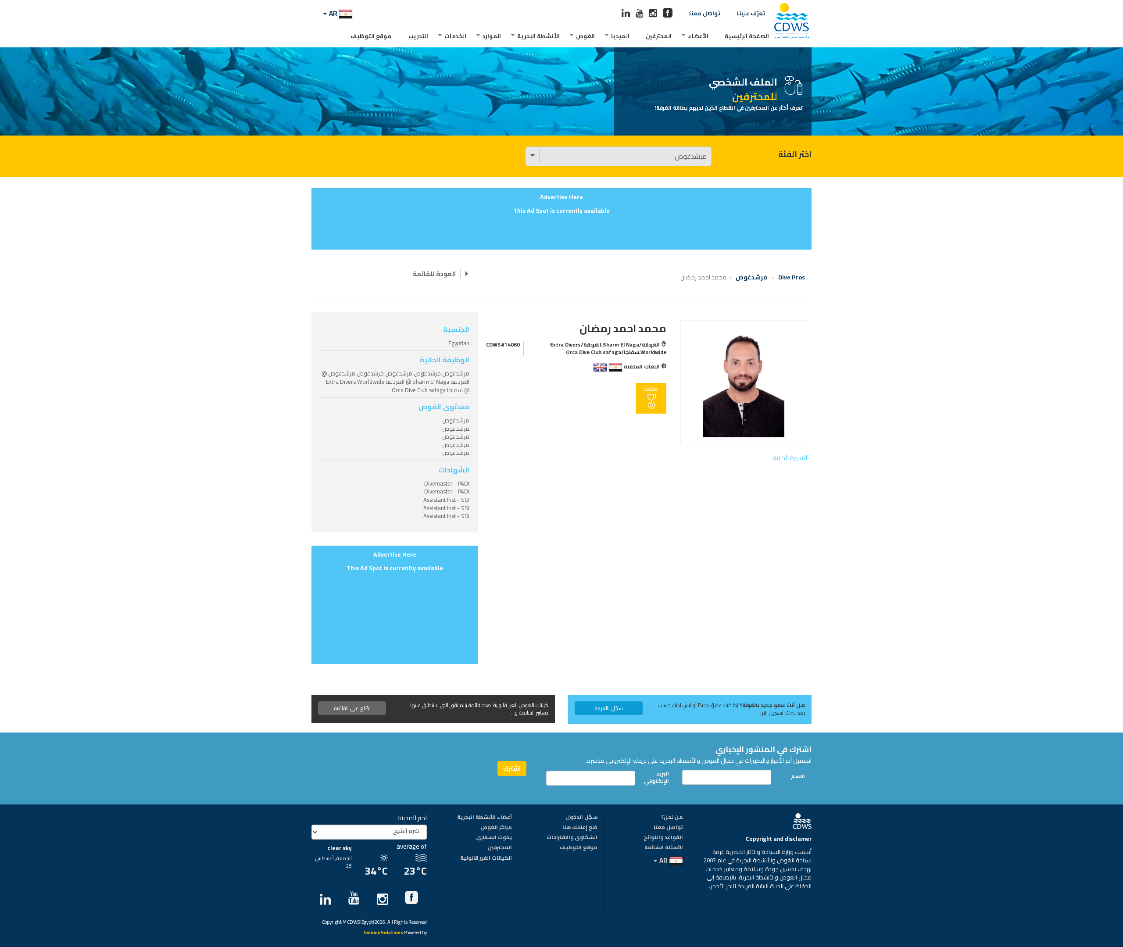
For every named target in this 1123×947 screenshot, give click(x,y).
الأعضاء (698, 36)
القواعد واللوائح (663, 837)
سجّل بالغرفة (608, 708)
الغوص (585, 36)
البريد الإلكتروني (658, 777)
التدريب (418, 36)
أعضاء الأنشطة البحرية (484, 817)
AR (333, 13)
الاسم (798, 776)
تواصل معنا (704, 13)
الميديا (620, 36)
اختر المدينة (412, 817)
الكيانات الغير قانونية (486, 858)
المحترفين (659, 36)
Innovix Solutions (383, 933)
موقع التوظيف (370, 36)
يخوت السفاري (494, 837)
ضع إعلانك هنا (579, 827)
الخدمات (455, 36)
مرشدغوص (752, 277)
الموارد (492, 36)
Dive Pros (791, 277)
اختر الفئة (795, 154)
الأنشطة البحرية (538, 36)
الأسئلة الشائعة (663, 847)
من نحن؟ (672, 817)
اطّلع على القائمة (352, 708)
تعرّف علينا (751, 13)
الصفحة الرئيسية (747, 36)
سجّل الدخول (581, 817)
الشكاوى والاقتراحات (572, 837)
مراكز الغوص (496, 827)
